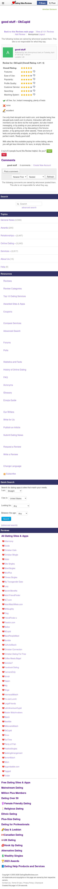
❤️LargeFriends (9, 703)
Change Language (12, 466)
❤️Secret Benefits (9, 590)
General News (11, 219)
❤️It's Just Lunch (9, 699)
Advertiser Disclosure (49, 9)
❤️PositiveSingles (9, 748)
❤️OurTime (7, 739)
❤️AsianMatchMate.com (12, 604)
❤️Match (6, 717)
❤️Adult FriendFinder (11, 595)
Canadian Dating (13, 835)
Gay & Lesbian (12, 829)
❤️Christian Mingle (10, 554)
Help (4, 266)
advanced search (29, 207)
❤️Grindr (6, 676)
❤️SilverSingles (8, 568)
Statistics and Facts (12, 361)
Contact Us (6, 882)
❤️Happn (6, 681)
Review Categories (12, 288)
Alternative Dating (11, 850)
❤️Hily (4, 685)
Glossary (7, 392)
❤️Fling (5, 613)
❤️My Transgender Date (12, 581)
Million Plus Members (13, 793)
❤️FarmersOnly (9, 672)
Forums (7, 342)
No (4, 154)
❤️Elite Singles (8, 563)
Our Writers (8, 411)
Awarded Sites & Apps (14, 303)
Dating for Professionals (15, 824)
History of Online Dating (14, 369)
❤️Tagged (6, 771)
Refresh (50, 176)
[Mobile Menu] (3, 3)
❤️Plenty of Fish (9, 744)
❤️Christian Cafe (9, 550)
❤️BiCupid (6, 631)
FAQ (5, 377)
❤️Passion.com (8, 622)
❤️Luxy (5, 586)
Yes (49, 151)
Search (6, 518)
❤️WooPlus (7, 572)
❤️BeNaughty (8, 608)
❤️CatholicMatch (9, 644)
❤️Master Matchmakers (12, 712)
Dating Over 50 (9, 798)
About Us (7, 258)
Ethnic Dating (9, 814)
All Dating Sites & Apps (14, 536)
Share (43, 3)
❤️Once (5, 735)
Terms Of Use (17, 882)
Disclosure (39, 882)
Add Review (20, 34)
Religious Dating (13, 808)
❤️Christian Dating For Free (14, 654)
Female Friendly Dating (17, 803)
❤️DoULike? (7, 663)
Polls (5, 350)
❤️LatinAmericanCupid (12, 708)
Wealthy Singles (13, 855)
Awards (7, 227)
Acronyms (8, 384)
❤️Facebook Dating (10, 667)
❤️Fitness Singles (9, 577)
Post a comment (11, 171)
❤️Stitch (5, 762)
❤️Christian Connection (12, 649)
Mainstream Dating (12, 787)
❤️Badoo (6, 626)
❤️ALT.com (7, 599)
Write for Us (9, 419)
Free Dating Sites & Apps (15, 782)
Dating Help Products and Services (24, 866)
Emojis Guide (9, 400)
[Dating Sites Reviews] (21, 3)
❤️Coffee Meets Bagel (11, 658)
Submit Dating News (13, 435)
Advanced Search (12, 330)
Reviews (7, 280)
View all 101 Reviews (45, 31)
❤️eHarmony (7, 541)
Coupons (7, 311)
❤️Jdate (5, 559)
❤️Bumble (6, 640)
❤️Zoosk (6, 545)
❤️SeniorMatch (8, 757)
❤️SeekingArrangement (12, 753)
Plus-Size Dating (10, 819)
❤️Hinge (5, 690)
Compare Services (12, 323)
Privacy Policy (28, 882)
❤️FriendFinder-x (9, 617)
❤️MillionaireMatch (10, 726)
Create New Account (42, 165)
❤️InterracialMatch (10, 694)
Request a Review (12, 446)
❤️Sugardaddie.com (10, 766)
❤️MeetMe (6, 721)
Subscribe (11, 473)
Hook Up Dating (13, 845)
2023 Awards (11, 861)
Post (53, 3)
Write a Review (10, 454)
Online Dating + (12, 243)
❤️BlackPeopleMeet (10, 635)
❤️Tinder (6, 775)
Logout (42, 34)
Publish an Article (11, 427)
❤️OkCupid (7, 730)
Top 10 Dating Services (14, 296)
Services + (9, 251)
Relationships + (12, 235)
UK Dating (10, 840)
